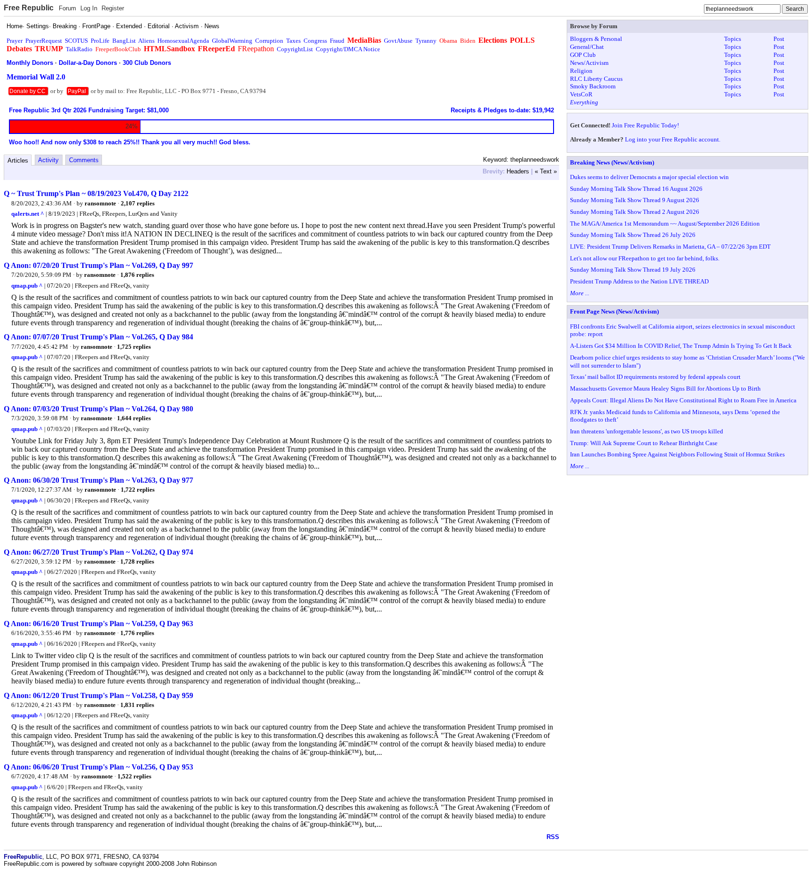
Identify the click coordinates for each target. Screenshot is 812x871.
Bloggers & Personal (596, 38)
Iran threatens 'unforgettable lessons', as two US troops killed (646, 431)
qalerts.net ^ (27, 213)
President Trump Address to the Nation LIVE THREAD (639, 281)
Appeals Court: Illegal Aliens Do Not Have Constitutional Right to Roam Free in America (683, 400)
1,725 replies (134, 346)
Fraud (337, 40)
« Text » (546, 171)
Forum (67, 8)
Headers (518, 171)
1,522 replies (134, 776)
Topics (732, 38)
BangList (124, 40)
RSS (553, 836)
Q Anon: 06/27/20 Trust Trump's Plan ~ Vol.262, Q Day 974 (98, 552)
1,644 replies (134, 418)
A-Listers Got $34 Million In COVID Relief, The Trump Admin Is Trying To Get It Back (681, 345)
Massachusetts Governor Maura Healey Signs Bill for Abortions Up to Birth (665, 388)
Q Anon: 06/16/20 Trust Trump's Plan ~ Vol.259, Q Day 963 (98, 624)
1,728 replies (137, 561)
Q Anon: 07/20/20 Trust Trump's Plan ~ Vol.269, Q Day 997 (98, 265)
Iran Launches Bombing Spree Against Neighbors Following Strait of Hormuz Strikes (677, 454)
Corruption (269, 40)
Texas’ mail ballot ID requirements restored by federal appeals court (655, 376)
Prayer (15, 40)
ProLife (100, 40)
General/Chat (587, 46)
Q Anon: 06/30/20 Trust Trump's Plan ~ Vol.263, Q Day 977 (98, 480)
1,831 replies (137, 704)
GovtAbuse (398, 40)
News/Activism (589, 62)
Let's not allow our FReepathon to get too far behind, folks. (644, 258)
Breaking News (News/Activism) (612, 162)
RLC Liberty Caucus (596, 78)
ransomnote (100, 203)
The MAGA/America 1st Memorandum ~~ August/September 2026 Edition (665, 223)
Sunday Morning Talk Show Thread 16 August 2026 (636, 188)
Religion (581, 70)
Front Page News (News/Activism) (614, 311)
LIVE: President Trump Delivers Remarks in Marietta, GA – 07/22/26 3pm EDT (670, 246)
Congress (315, 40)
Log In (88, 8)
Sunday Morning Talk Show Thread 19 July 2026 (632, 269)
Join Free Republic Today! (645, 125)
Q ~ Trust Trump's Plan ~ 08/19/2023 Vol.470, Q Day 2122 (96, 193)
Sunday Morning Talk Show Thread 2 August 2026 (634, 211)
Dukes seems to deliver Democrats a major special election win (649, 176)
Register (113, 8)
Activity (48, 160)
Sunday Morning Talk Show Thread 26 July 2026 (632, 234)
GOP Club (583, 54)
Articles (18, 160)
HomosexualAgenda (183, 40)
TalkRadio (79, 49)
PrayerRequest (43, 40)
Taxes (293, 40)
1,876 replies (137, 274)
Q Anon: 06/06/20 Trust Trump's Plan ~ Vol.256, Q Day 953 (98, 767)
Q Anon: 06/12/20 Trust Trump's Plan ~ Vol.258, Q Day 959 (98, 695)
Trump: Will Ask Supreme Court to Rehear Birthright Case (644, 443)
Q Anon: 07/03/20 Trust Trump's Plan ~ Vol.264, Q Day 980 (98, 409)
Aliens (146, 40)
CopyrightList (295, 49)
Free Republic (29, 8)
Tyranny (426, 40)
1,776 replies (137, 632)
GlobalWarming (232, 40)
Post (778, 38)
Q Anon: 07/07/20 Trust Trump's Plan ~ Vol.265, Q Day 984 (98, 337)
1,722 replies (138, 489)
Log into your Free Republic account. (672, 139)
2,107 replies (138, 203)
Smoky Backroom (593, 86)
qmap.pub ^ (27, 285)
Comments (84, 160)
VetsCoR (581, 94)
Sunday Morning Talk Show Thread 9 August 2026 (634, 200)
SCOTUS (76, 40)
